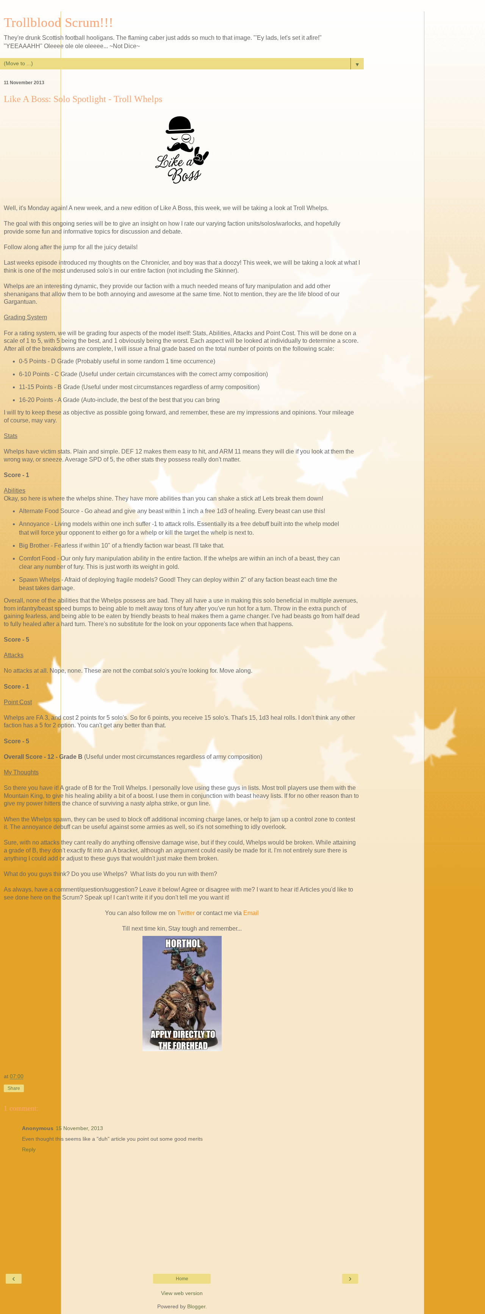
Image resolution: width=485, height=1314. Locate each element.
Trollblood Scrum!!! (58, 22)
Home (182, 1278)
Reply (29, 1149)
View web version (182, 1293)
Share (14, 1088)
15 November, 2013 (79, 1128)
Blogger (196, 1306)
